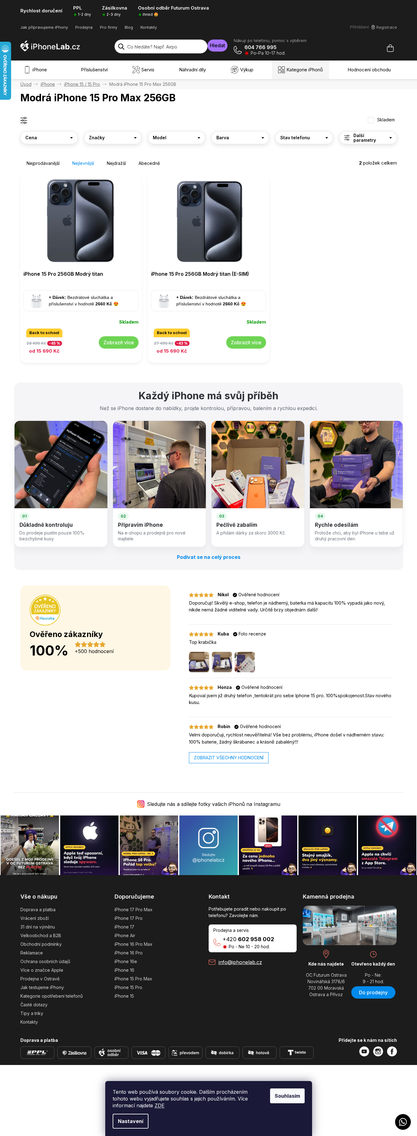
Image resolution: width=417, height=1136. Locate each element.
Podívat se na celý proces (208, 557)
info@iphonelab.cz (240, 962)
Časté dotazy (34, 1004)
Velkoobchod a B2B (40, 935)
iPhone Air (125, 935)
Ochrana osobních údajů (45, 961)
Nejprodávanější (43, 163)
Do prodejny (373, 992)
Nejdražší (116, 163)
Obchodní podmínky (41, 944)
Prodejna (84, 27)
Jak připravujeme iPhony (44, 27)
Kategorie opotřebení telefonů (51, 996)
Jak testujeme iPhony (42, 987)
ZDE (160, 1105)
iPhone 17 (124, 926)
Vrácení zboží (34, 918)
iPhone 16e (126, 961)
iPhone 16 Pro (129, 952)
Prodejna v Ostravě (40, 978)
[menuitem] (36, 70)
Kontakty (148, 27)
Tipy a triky (31, 1013)
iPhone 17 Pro (129, 918)
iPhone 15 (124, 996)
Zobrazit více (118, 342)
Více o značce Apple (41, 970)
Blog (129, 27)
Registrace (386, 27)
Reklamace (31, 952)
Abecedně (149, 163)
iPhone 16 (124, 970)
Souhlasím (287, 1096)
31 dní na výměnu (37, 926)
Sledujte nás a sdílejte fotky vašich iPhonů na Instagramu (213, 804)
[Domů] (26, 84)
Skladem (386, 119)
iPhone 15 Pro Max (133, 978)
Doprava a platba (38, 909)
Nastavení (130, 1121)
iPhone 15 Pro (128, 987)
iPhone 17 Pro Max (133, 909)
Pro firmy (108, 27)
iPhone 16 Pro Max (133, 944)
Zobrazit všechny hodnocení (229, 757)
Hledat (217, 45)
